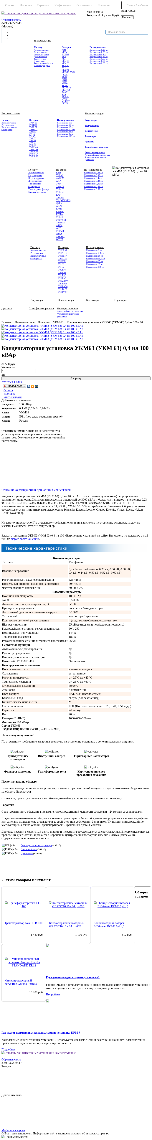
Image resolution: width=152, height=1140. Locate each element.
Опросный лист (29, 849)
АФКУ (64, 92)
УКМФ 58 (66, 88)
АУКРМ (65, 54)
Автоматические (41, 50)
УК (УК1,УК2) (68, 72)
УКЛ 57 (32, 143)
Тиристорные (40, 59)
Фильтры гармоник (95, 152)
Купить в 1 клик (11, 381)
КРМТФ (65, 81)
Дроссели (89, 141)
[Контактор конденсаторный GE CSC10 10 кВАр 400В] (68, 905)
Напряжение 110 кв (66, 136)
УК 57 (32, 136)
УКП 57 (32, 145)
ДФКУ (65, 99)
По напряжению (98, 47)
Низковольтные (42, 40)
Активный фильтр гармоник (97, 155)
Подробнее (53, 994)
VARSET (66, 101)
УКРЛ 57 (33, 127)
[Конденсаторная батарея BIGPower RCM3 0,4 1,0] (113, 905)
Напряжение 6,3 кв (65, 125)
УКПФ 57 (33, 156)
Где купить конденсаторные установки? (73, 977)
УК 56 (32, 134)
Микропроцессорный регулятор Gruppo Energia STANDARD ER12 (21, 982)
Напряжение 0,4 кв (98, 54)
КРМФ (65, 83)
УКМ (64, 59)
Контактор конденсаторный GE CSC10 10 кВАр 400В (66, 924)
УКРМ (64, 52)
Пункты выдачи (11, 397)
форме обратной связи (25, 538)
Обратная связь (11, 19)
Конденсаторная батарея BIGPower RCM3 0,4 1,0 (109, 924)
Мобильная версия (13, 1130)
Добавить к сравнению (16, 400)
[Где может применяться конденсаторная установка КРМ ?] (76, 1013)
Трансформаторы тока (96, 147)
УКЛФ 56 (33, 149)
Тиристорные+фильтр (43, 63)
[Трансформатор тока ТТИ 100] (24, 905)
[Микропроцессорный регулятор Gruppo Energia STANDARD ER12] (24, 962)
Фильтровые (39, 61)
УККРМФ (33, 147)
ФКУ (64, 94)
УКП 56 (32, 140)
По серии (66, 47)
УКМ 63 (65, 63)
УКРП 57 (33, 129)
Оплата (9, 5)
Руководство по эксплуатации (36, 845)
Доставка (26, 5)
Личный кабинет (137, 5)
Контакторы (91, 131)
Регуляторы (91, 120)
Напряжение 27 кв (65, 132)
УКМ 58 (65, 61)
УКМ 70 (65, 65)
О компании (84, 5)
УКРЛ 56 (33, 123)
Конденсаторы (92, 125)
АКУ (64, 56)
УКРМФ (65, 96)
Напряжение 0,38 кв (99, 52)
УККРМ (65, 70)
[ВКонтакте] (29, 386)
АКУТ (64, 76)
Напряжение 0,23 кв (99, 50)
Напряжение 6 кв (64, 123)
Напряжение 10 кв (65, 127)
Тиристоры (90, 136)
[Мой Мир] (37, 386)
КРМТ (64, 79)
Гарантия (43, 5)
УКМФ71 (66, 90)
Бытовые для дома (42, 65)
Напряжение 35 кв (65, 134)
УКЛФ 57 (33, 154)
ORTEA (65, 103)
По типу (38, 47)
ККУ (64, 68)
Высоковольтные (10, 113)
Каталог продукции (17, 40)
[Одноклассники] (33, 386)
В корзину (76, 378)
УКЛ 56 (32, 138)
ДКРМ (64, 74)
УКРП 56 (33, 125)
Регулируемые (40, 52)
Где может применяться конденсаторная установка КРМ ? (40, 1032)
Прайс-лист (27, 853)
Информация (62, 5)
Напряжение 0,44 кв (99, 56)
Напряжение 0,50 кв (99, 59)
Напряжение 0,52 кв (99, 61)
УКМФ (65, 85)
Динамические (40, 56)
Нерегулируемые (41, 54)
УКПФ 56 (33, 152)
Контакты (104, 5)
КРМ (64, 50)
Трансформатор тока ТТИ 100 (23, 923)
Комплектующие (94, 113)
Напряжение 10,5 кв (66, 129)
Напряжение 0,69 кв (99, 63)
